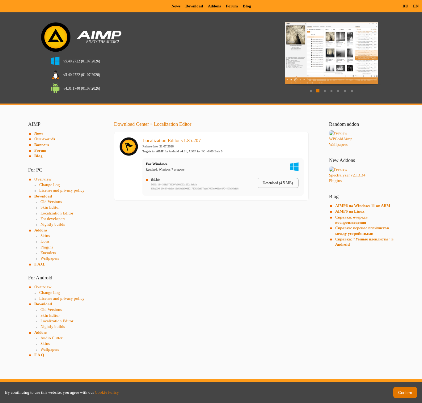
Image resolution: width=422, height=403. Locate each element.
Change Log (49, 184)
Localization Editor (56, 213)
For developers (52, 218)
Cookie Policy (107, 392)
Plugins (46, 247)
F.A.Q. (39, 264)
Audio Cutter (51, 338)
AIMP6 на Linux (350, 211)
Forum (232, 6)
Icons (44, 241)
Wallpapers (49, 258)
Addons (214, 6)
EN (416, 6)
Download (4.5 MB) (278, 183)
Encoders (48, 252)
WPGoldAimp (340, 139)
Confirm (405, 392)
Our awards (44, 139)
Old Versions (51, 201)
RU (405, 6)
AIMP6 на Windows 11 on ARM (362, 205)
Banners (41, 144)
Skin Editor (50, 207)
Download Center (131, 124)
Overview (42, 179)
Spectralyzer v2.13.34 (347, 175)
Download (194, 6)
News (175, 6)
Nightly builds (52, 224)
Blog (247, 6)
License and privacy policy (62, 190)
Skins (45, 235)
